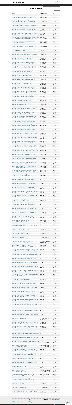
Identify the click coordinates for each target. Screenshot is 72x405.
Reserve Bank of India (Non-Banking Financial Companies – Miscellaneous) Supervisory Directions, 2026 (25, 129)
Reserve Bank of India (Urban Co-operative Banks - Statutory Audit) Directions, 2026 (22, 95)
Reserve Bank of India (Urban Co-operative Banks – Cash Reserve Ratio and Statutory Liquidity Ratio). (24, 292)
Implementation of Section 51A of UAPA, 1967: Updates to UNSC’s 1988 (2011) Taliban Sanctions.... (24, 49)
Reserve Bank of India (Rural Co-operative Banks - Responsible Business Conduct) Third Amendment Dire (25, 249)
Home (2, 4)
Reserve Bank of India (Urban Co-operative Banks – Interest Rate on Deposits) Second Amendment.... (24, 137)
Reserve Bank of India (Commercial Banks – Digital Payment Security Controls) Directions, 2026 (24, 55)
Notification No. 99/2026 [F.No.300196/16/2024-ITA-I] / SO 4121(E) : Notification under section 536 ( (24, 162)
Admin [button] (63, 4)
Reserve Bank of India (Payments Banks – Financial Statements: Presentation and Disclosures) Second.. (25, 150)
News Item (58, 6)
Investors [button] (39, 4)
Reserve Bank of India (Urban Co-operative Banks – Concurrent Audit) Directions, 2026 (23, 88)
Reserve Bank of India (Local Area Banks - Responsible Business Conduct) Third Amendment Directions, (25, 253)
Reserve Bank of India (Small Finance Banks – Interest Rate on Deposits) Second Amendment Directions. (25, 142)
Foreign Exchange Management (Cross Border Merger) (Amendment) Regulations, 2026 (23, 374)
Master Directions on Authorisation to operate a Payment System (20, 319)
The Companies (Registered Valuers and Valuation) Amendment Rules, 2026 (21, 378)
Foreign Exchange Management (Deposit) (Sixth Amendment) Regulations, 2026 (22, 241)
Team (5, 4)
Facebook (32, 399)
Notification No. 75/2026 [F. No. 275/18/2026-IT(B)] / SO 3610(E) (20, 233)
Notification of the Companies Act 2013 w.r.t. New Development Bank (20, 309)
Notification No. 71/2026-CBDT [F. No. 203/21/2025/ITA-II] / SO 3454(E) (21, 245)
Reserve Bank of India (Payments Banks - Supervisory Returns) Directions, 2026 (22, 84)
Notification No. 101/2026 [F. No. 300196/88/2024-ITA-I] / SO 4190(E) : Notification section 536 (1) (24, 159)
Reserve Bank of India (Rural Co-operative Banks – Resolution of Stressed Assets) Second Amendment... (25, 191)
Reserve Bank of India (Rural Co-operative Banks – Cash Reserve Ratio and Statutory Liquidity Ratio (24, 291)
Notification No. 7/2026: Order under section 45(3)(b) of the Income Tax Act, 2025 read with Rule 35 (24, 25)
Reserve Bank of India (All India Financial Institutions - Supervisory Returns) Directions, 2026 (23, 117)
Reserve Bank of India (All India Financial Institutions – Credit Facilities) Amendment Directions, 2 (24, 349)
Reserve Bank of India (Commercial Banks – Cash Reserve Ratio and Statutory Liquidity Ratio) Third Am (25, 295)
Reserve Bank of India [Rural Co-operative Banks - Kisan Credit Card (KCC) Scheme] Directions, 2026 (24, 287)
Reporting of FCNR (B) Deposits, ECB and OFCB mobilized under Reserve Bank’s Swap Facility (24, 296)
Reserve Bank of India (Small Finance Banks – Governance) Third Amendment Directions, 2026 (24, 146)
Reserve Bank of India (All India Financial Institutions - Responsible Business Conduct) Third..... (24, 29)
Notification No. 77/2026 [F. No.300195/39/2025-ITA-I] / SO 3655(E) (20, 229)
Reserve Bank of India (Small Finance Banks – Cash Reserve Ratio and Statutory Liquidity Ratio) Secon (25, 363)
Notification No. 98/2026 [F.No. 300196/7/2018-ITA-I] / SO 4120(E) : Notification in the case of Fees (24, 163)
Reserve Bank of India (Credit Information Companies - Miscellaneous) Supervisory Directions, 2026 (24, 134)
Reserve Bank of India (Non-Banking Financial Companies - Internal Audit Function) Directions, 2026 (24, 125)
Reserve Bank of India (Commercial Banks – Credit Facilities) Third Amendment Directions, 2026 (24, 354)
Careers (58, 4)
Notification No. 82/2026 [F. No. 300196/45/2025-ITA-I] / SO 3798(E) (20, 221)
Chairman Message (12, 4)
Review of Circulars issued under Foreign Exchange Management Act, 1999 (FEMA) (22, 246)
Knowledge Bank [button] (47, 4)
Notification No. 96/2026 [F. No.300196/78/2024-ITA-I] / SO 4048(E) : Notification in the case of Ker (24, 166)
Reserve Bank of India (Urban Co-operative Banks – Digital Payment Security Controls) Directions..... (24, 91)
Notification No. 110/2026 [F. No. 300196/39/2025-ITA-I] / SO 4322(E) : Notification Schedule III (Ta (24, 38)
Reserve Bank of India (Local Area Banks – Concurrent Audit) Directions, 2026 (21, 100)
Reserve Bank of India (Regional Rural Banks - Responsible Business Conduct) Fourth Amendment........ (25, 33)
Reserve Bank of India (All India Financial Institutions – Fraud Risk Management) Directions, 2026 (24, 116)
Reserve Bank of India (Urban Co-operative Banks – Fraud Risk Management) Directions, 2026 (24, 92)
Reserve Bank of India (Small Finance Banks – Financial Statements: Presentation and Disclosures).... (24, 145)
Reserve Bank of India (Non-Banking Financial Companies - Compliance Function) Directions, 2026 (24, 120)
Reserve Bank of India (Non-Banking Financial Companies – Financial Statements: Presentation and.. (24, 258)
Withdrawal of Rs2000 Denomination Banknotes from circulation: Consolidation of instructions (23, 358)
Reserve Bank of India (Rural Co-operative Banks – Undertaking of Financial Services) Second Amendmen (25, 322)
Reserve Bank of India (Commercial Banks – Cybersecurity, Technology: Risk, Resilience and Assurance (25, 54)
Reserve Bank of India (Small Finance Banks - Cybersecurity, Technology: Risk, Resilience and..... (24, 66)
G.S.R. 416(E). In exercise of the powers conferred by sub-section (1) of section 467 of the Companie (24, 391)
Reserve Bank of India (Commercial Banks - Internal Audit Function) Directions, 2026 (22, 58)
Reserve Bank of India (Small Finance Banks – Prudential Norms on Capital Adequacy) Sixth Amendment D (25, 310)
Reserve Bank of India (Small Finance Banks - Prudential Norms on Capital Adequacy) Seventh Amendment (25, 270)
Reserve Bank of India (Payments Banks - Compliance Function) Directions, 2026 (22, 75)
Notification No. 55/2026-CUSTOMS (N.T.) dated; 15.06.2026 (19, 318)
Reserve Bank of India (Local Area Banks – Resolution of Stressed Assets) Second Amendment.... (24, 188)
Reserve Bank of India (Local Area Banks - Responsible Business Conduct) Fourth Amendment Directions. (25, 34)
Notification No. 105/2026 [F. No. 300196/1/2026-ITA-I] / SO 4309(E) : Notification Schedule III (23, 45)
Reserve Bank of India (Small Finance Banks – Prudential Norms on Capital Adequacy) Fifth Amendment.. (25, 149)
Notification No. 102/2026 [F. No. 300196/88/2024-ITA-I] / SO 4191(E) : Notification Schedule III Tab (24, 158)
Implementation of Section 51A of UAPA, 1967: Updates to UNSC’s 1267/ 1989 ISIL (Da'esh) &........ (24, 16)
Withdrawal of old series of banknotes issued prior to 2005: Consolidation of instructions (22, 357)
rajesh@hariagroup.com (50, 401)
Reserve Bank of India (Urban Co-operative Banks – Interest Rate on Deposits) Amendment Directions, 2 (25, 300)
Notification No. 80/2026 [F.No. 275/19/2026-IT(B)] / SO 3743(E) (20, 224)
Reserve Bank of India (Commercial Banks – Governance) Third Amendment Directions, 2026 (23, 154)
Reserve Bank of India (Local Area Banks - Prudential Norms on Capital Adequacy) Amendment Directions (25, 271)
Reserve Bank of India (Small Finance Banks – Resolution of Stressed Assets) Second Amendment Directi (25, 196)
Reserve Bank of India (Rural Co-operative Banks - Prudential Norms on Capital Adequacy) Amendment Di (25, 266)
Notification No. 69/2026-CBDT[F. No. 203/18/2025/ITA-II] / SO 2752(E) (20, 382)
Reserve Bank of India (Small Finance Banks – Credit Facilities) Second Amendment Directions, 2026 (24, 350)
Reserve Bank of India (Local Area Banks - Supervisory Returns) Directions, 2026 (22, 105)
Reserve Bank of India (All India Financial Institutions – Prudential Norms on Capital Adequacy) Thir (24, 315)
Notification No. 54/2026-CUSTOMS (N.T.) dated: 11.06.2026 (19, 346)
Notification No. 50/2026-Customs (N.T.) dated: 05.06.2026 (19, 371)
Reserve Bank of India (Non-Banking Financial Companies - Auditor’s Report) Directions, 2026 (23, 130)
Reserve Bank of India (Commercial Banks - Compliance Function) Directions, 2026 (22, 51)
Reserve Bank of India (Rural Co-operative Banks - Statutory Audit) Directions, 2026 (22, 109)
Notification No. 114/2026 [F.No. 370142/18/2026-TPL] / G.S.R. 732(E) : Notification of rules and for (24, 17)
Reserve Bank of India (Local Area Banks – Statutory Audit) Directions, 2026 (21, 104)
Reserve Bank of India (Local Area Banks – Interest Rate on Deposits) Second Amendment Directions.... (25, 138)
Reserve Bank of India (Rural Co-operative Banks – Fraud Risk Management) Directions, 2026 (23, 108)
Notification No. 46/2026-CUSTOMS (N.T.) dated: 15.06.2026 (19, 345)
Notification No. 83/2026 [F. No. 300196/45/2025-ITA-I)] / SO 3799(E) (20, 220)
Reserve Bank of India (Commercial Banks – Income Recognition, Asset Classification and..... (23, 187)
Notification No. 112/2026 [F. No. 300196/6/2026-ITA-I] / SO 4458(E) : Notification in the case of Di (24, 20)
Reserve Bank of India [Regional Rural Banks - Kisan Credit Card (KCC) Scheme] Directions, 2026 (24, 282)
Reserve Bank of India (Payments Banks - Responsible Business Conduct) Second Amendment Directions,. (25, 254)
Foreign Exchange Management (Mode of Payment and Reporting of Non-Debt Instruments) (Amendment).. (25, 342)
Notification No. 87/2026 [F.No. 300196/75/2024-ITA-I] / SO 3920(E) (20, 200)
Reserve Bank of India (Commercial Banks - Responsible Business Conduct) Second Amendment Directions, (25, 341)
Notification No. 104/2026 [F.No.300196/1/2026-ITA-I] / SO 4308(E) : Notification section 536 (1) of (24, 46)
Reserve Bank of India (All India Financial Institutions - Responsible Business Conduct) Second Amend (24, 332)
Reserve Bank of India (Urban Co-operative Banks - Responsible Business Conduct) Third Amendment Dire (25, 250)
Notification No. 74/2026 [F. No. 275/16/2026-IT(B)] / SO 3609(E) (20, 234)
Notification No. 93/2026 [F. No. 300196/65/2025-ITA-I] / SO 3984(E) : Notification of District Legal (24, 170)
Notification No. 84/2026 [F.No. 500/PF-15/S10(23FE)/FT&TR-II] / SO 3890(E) (21, 213)
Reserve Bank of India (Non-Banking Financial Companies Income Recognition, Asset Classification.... (24, 184)
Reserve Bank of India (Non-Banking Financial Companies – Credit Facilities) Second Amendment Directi (25, 208)
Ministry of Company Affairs (16, 401)
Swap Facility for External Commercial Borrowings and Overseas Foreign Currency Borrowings (24, 367)
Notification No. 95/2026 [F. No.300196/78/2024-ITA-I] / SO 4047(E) (20, 167)
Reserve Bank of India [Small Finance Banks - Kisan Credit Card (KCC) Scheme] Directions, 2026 (24, 283)
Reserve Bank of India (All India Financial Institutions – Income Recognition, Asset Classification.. (24, 183)
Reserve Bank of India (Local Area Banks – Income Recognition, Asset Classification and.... (23, 178)
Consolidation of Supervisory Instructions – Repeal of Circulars (20, 50)
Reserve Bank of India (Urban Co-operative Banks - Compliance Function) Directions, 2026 (23, 87)
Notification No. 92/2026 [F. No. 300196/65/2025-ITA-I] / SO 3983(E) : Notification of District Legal (24, 171)
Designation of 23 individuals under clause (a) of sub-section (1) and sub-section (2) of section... (24, 204)
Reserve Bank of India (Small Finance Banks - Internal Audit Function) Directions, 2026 (22, 70)
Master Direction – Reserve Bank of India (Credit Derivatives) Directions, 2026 (21, 242)
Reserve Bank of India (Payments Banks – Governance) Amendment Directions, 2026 (22, 216)
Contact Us (68, 4)
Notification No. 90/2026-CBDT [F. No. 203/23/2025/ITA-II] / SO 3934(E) (21, 175)
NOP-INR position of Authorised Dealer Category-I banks (19, 366)
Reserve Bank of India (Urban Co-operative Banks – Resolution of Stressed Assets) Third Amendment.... (25, 192)
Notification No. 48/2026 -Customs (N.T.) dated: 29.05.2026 (19, 388)
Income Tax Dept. (15, 399)
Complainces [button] (32, 4)
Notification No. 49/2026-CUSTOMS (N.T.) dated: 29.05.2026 (19, 387)
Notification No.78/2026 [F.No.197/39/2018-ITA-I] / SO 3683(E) (19, 228)
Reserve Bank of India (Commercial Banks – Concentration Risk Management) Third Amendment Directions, (25, 353)
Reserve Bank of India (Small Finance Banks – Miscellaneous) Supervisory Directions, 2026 (23, 74)
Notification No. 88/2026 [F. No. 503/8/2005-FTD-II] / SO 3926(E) (20, 199)
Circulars (49, 6)
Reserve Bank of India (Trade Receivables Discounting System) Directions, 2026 (22, 279)
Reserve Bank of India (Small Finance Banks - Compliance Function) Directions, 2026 (22, 63)
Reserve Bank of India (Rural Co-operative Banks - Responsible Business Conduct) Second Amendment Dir (25, 333)
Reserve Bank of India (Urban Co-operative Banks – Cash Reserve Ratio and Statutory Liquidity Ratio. (24, 362)
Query (54, 4)
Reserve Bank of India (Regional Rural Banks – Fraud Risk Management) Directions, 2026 (23, 112)
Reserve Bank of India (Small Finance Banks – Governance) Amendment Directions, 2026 (23, 217)
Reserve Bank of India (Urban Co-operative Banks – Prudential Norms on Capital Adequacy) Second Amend (25, 314)
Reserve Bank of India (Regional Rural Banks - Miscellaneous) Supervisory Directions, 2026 (23, 113)
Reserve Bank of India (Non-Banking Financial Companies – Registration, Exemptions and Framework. (24, 262)
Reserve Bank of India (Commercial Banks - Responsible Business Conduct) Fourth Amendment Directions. (25, 37)
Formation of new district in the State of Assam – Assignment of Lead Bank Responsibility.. (23, 379)
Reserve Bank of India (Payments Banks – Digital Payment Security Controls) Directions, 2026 (23, 79)
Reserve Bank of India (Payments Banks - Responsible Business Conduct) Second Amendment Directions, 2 (25, 338)
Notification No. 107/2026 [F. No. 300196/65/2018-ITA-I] (19, 42)
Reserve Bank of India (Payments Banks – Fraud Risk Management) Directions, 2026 (22, 80)
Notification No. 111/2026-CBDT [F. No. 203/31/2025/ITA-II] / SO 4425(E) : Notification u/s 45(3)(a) (24, 21)
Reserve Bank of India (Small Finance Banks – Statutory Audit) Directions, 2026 (22, 71)
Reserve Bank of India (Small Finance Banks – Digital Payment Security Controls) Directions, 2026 (24, 67)
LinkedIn (32, 402)
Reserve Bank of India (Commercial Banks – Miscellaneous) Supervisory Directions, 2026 (23, 62)
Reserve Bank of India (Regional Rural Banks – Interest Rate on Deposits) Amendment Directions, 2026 (25, 303)
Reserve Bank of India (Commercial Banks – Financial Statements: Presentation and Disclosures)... (24, 153)
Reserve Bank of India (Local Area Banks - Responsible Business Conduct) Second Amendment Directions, (25, 337)
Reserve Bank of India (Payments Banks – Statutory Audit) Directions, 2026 (21, 83)
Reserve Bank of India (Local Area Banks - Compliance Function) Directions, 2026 (22, 99)
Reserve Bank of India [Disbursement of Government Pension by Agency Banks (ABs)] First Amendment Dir (25, 274)
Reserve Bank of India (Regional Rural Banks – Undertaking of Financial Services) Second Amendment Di (25, 323)
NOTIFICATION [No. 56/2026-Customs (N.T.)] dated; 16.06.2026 (20, 307)
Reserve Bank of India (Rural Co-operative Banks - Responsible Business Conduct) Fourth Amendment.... (25, 30)
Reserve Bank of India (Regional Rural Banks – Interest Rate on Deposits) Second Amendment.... (24, 141)
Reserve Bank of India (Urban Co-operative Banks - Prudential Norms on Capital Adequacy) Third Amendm (25, 267)
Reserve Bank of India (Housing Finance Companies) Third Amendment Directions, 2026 (23, 26)
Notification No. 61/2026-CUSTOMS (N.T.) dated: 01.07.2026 (19, 237)
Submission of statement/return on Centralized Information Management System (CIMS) (23, 375)
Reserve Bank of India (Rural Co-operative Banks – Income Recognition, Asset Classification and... (24, 203)
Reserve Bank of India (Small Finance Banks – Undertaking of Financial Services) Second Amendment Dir (25, 326)
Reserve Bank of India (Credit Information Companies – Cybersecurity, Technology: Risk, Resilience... (24, 133)
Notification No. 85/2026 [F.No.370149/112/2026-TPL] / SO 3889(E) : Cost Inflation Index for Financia (24, 212)
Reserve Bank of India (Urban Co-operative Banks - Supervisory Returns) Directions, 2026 (23, 96)
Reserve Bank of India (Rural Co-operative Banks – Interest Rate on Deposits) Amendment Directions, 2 (25, 299)
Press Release (53, 6)
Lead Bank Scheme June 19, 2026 (16, 288)
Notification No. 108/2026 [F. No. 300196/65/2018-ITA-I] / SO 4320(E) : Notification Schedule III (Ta (24, 41)
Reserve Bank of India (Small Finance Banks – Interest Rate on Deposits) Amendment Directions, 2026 (24, 304)
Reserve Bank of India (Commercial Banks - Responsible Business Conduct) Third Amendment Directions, (25, 257)
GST (13, 400)
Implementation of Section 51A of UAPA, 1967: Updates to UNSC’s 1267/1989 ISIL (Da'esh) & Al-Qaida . (25, 225)
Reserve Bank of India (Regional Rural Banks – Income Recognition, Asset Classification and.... (24, 179)
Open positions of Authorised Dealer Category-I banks (18, 275)
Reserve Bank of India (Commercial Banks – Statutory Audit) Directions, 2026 (21, 59)
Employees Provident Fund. (16, 402)
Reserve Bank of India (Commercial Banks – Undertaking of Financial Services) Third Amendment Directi (25, 327)
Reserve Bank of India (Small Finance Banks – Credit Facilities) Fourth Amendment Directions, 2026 (24, 209)
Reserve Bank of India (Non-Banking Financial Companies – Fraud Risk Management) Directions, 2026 (24, 124)
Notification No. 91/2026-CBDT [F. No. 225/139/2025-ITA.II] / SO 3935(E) (21, 174)
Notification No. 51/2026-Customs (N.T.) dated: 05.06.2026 (19, 370)
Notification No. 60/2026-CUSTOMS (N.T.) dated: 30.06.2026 (19, 238)
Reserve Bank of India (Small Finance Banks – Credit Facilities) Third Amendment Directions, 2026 (24, 278)
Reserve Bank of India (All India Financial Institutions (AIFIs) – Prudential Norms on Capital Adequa (24, 263)
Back (58, 10)
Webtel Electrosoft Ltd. (57, 404)
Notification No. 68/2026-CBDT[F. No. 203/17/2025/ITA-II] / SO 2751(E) (20, 383)
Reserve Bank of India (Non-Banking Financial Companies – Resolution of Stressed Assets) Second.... (24, 195)
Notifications (45, 6)
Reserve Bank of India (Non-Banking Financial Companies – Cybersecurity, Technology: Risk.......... (24, 121)
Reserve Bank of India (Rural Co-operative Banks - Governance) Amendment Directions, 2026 (23, 392)
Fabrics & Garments (22, 4)
